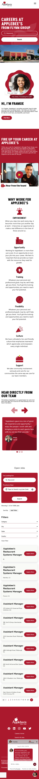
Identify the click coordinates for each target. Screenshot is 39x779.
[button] (19, 521)
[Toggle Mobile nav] (35, 3)
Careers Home (19, 734)
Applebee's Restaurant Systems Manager (12, 551)
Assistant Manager (13, 603)
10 (28, 700)
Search (19, 40)
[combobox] (19, 489)
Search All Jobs (19, 737)
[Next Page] (31, 699)
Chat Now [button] (7, 118)
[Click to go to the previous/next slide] (17, 452)
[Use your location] (32, 489)
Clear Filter (4, 541)
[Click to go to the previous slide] (14, 410)
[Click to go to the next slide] (24, 410)
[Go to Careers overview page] (7, 3)
